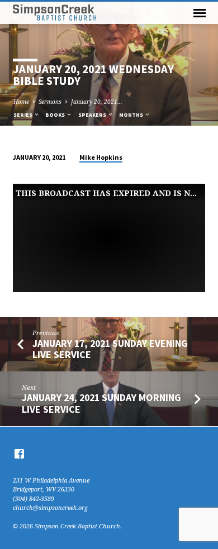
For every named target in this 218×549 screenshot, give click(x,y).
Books (55, 114)
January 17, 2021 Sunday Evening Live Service (110, 349)
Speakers (92, 114)
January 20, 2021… (96, 102)
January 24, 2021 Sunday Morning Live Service (101, 403)
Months (131, 114)
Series (23, 114)
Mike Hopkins (100, 157)
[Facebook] (19, 453)
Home (21, 102)
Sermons (50, 102)
